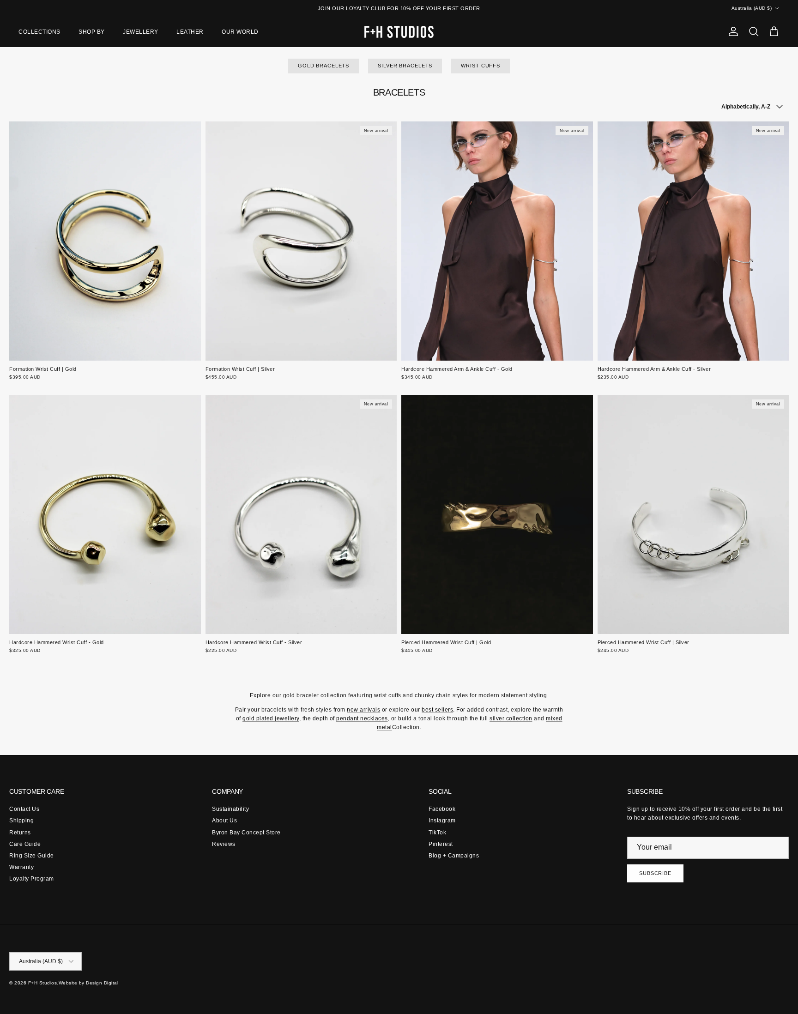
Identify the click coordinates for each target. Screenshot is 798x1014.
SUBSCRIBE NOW (399, 615)
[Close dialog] (478, 385)
